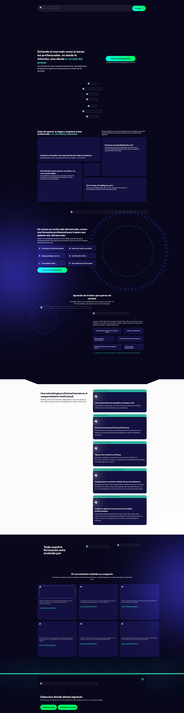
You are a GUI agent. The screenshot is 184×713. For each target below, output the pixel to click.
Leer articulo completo (47, 608)
